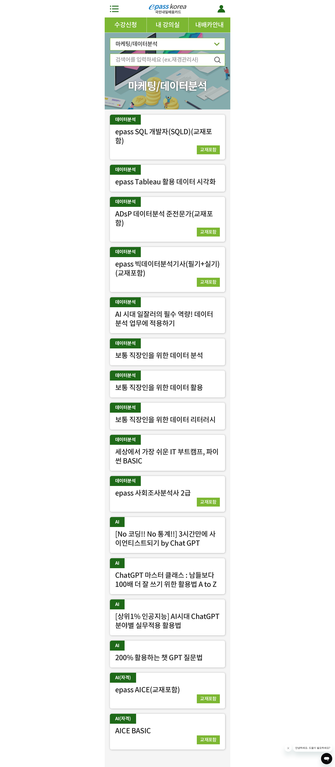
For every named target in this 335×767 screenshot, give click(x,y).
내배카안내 (209, 25)
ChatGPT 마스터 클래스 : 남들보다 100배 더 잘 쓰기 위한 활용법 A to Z (166, 580)
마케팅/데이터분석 (136, 43)
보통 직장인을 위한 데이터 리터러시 (165, 419)
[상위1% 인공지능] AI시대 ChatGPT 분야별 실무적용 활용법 (167, 621)
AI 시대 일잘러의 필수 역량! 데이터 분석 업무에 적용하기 (164, 319)
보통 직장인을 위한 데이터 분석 (159, 355)
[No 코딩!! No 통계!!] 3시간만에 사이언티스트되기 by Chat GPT (165, 539)
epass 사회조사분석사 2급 (153, 493)
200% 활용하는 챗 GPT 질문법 (159, 657)
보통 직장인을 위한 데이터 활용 (159, 387)
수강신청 (125, 25)
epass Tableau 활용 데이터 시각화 (165, 181)
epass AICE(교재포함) (147, 689)
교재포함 (208, 150)
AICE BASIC (133, 730)
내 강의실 (168, 25)
